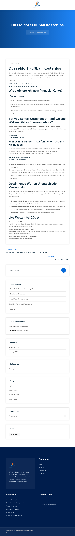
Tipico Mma (12, 309)
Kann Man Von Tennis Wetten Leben (20, 304)
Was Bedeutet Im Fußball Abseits (19, 157)
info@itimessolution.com (49, 504)
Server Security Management (15, 503)
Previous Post (28, 251)
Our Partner (42, 470)
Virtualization (10, 512)
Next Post (58, 258)
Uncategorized (13, 369)
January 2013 (13, 352)
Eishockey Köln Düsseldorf (17, 159)
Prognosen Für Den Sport (17, 137)
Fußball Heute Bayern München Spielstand (22, 289)
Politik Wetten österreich (17, 294)
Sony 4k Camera (22, 326)
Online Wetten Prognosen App (18, 299)
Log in (11, 386)
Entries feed (13, 390)
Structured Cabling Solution (14, 515)
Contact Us (42, 473)
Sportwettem (13, 135)
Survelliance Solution (12, 509)
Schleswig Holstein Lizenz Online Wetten (22, 84)
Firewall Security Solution (13, 500)
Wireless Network (11, 506)
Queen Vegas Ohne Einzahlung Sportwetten (23, 86)
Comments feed (14, 394)
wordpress (14, 434)
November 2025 (14, 347)
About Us (41, 467)
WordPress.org (13, 399)
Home (32, 32)
